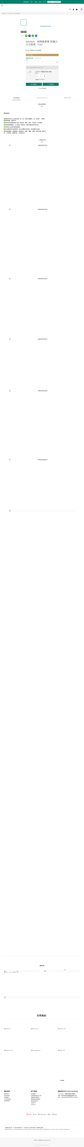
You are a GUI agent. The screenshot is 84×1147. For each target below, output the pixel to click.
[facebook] (29, 36)
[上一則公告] (2, 2)
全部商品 (4, 13)
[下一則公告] (82, 2)
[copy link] (36, 36)
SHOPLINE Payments (44, 1145)
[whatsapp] (33, 36)
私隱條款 (6, 1097)
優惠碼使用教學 (35, 1097)
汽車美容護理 (10, 13)
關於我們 (6, 1094)
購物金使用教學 (35, 1099)
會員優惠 (33, 1094)
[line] (26, 36)
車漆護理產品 (17, 13)
